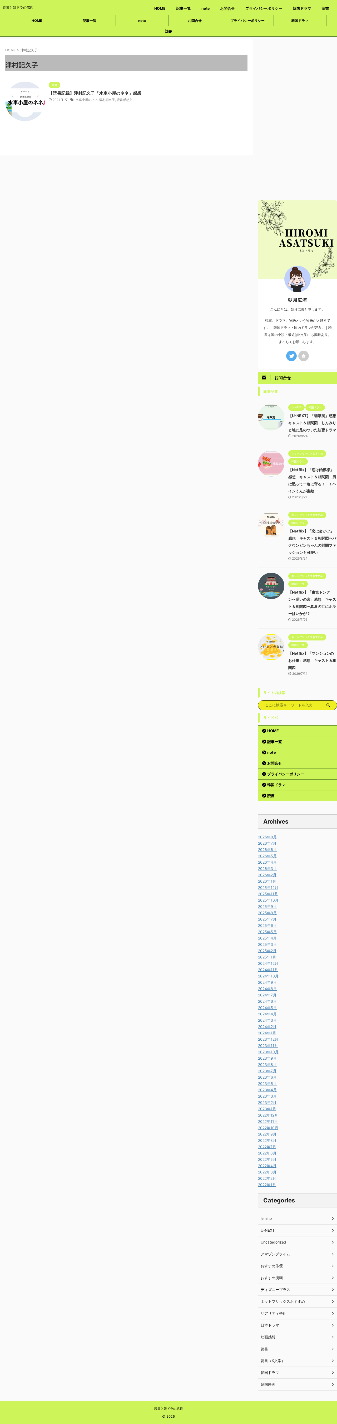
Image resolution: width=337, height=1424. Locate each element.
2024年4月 (267, 1014)
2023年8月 (267, 1064)
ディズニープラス (275, 1289)
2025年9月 (267, 906)
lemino (266, 1218)
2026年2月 (267, 875)
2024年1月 (267, 1033)
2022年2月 (267, 1178)
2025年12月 (268, 887)
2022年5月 (267, 1159)
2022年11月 (268, 1121)
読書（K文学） (273, 1360)
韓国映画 (268, 1384)
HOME (160, 8)
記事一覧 (183, 8)
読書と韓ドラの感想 (168, 1409)
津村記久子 (107, 100)
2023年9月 (267, 1058)
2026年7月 (267, 843)
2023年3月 (267, 1096)
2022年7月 (267, 1146)
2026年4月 (267, 862)
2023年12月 (268, 1039)
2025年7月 (267, 919)
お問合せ (227, 8)
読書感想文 (124, 100)
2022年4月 (267, 1165)
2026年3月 (267, 868)
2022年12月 (268, 1115)
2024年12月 (268, 963)
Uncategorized (273, 1242)
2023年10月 (268, 1052)
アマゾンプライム (275, 1254)
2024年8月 (267, 988)
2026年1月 (267, 881)
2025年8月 (267, 913)
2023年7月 (267, 1071)
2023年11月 (268, 1045)
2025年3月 (267, 944)
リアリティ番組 (273, 1313)
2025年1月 (267, 957)
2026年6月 (267, 849)
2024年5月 (267, 1007)
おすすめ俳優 (272, 1266)
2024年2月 (267, 1026)
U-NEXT (268, 1230)
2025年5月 (267, 931)
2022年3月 (267, 1172)
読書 (325, 8)
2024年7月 (267, 995)
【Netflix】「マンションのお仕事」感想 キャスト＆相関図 (312, 660)
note (205, 8)
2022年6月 (267, 1153)
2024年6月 (267, 1001)
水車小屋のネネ (87, 100)
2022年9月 (267, 1134)
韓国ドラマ (302, 8)
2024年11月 (268, 969)
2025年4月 (267, 938)
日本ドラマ (270, 1325)
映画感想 (268, 1337)
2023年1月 (267, 1109)
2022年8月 (267, 1140)
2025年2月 (267, 950)
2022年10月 (268, 1128)
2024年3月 (267, 1020)
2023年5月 (267, 1083)
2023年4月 (267, 1090)
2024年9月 (267, 982)
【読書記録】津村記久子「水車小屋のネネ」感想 (95, 93)
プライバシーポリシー (263, 8)
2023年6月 (267, 1077)
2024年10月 (268, 976)
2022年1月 (267, 1184)
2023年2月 (267, 1102)
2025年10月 (268, 900)
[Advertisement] (297, 118)
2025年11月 (268, 894)
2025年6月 (267, 925)
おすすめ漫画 (272, 1277)
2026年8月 (267, 837)
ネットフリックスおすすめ (283, 1301)
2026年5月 (267, 856)
